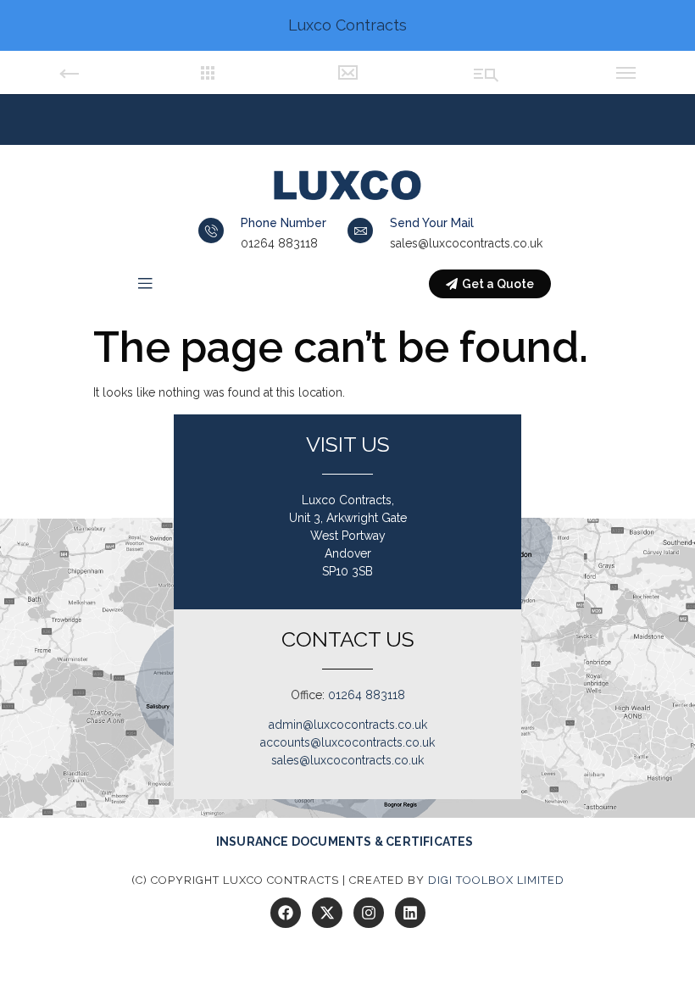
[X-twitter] (327, 912)
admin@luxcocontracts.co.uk (348, 724)
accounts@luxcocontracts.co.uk (347, 742)
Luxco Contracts (347, 25)
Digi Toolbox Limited (496, 880)
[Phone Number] (211, 230)
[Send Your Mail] (360, 230)
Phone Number (283, 223)
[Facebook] (285, 912)
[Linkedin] (410, 912)
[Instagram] (368, 912)
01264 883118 (366, 695)
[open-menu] (145, 284)
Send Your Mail (432, 223)
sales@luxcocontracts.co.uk (347, 760)
